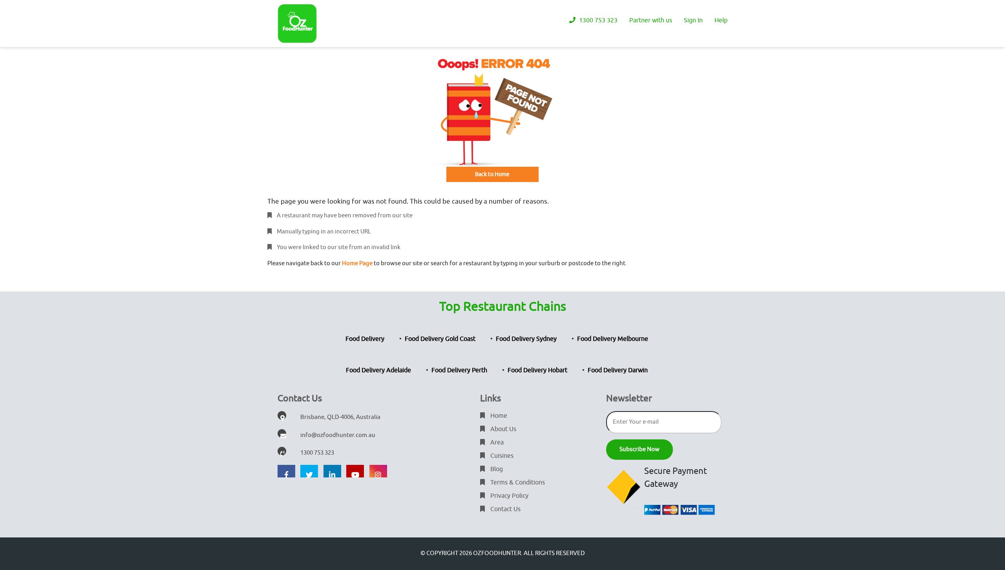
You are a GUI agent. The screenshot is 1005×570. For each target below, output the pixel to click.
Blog (496, 469)
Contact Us (505, 509)
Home (498, 416)
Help (720, 20)
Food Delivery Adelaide (378, 370)
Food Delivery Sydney (526, 339)
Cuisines (501, 456)
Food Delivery (364, 339)
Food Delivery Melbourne (612, 339)
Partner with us (650, 20)
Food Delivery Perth (459, 370)
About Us (502, 429)
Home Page (357, 263)
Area (496, 442)
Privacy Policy (508, 496)
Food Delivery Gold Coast (440, 339)
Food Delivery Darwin (618, 370)
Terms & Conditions (517, 482)
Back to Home (492, 174)
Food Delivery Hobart (537, 370)
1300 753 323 (597, 20)
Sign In (693, 20)
